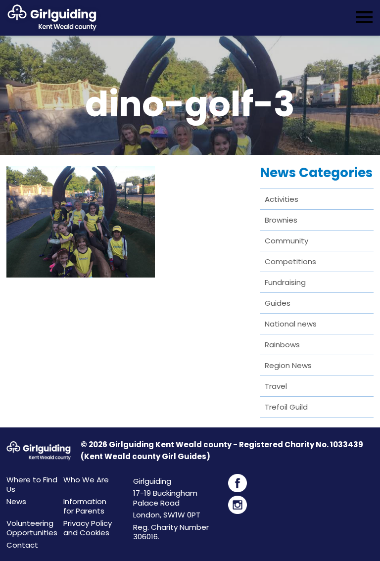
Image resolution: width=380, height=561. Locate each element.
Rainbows (282, 344)
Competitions (290, 261)
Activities (281, 199)
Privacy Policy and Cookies (87, 528)
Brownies (281, 220)
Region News (288, 365)
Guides (277, 303)
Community (286, 240)
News (16, 501)
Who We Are (86, 479)
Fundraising (285, 282)
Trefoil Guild (286, 407)
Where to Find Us (31, 484)
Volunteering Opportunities (31, 528)
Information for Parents (84, 506)
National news (291, 324)
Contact (22, 545)
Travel (276, 386)
